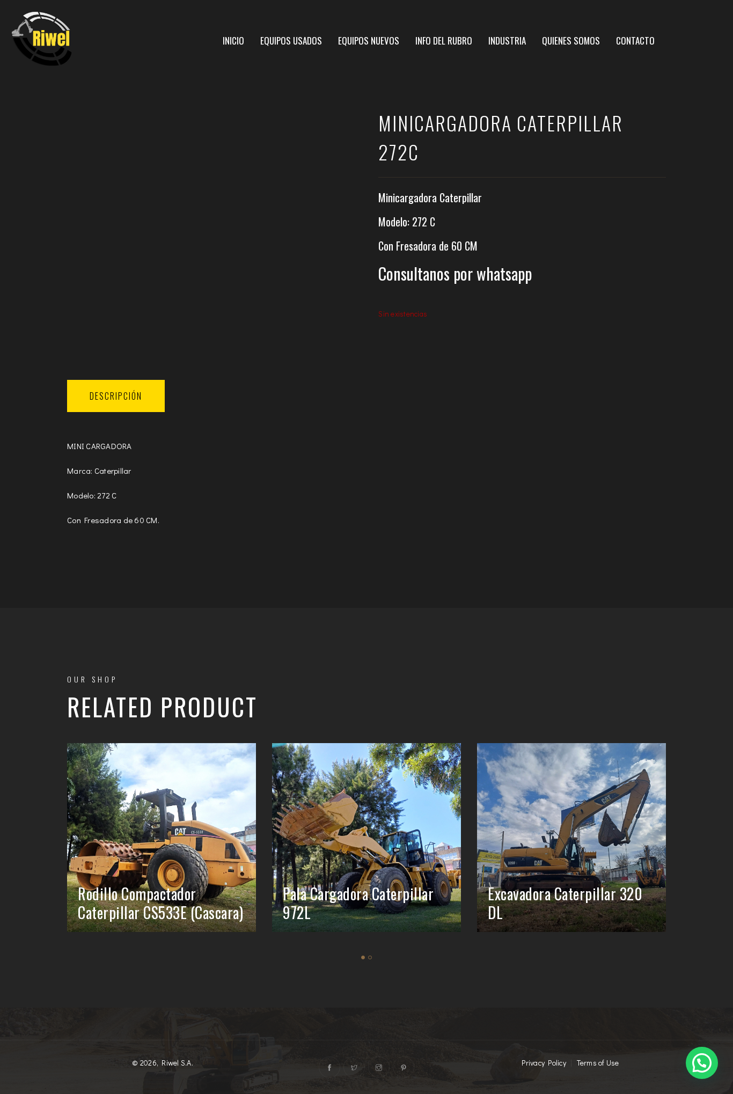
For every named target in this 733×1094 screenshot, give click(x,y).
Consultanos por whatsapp (455, 273)
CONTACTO (635, 40)
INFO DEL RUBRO (443, 40)
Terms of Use (598, 1063)
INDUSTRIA (507, 40)
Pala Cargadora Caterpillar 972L (358, 903)
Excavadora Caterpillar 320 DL (565, 903)
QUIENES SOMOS (571, 40)
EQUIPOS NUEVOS (368, 40)
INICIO (233, 40)
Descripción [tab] (116, 396)
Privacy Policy (544, 1063)
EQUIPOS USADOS (291, 40)
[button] (702, 1063)
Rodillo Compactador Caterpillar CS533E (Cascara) (160, 903)
